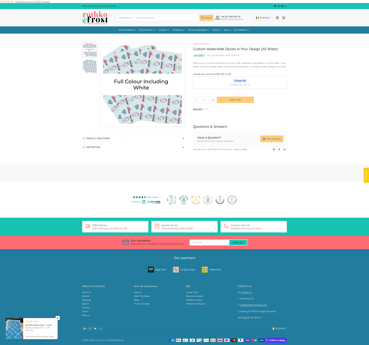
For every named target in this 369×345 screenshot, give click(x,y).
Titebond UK (215, 269)
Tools (215, 30)
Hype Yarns (160, 269)
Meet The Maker (142, 296)
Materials (177, 30)
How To (137, 292)
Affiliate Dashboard (195, 303)
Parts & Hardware (197, 30)
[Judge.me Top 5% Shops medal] (220, 199)
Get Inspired (240, 30)
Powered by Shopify (115, 340)
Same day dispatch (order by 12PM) (177, 228)
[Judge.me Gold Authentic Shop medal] (195, 199)
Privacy (86, 307)
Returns (86, 315)
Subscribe (238, 242)
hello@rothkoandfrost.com (253, 305)
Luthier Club (192, 292)
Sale (226, 30)
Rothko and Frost (97, 340)
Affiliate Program (194, 300)
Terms (85, 311)
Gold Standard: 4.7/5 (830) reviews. (32, 1)
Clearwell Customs (201, 44)
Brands (85, 296)
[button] (57, 318)
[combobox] (174, 17)
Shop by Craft (146, 30)
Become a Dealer (194, 296)
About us (86, 292)
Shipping (86, 300)
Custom (162, 30)
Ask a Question (273, 138)
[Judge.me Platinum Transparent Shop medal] (171, 199)
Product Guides (141, 303)
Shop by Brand (126, 30)
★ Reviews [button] (366, 175)
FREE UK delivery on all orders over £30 (109, 228)
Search (85, 303)
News (136, 300)
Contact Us (246, 292)
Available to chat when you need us (246, 228)
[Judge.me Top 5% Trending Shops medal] (232, 199)
